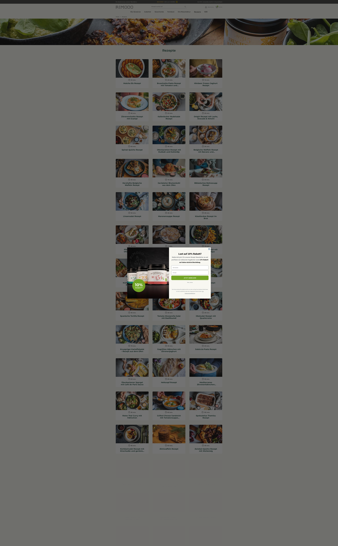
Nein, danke (190, 282)
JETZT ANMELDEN (190, 278)
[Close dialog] (209, 249)
